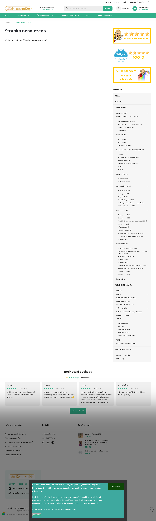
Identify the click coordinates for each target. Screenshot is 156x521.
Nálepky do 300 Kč (124, 215)
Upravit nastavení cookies (26, 510)
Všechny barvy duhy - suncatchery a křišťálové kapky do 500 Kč (133, 252)
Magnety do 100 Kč (124, 197)
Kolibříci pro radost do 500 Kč (127, 248)
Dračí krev (121, 326)
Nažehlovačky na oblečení (126, 256)
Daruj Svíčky (122, 139)
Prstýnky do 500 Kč (124, 275)
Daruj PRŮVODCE (122, 174)
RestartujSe (52, 442)
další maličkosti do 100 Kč (126, 206)
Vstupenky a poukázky (124, 349)
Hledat (107, 8)
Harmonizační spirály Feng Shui (128, 157)
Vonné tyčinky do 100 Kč (126, 200)
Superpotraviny (123, 323)
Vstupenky (120, 359)
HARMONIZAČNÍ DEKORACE (126, 298)
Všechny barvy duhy (124, 145)
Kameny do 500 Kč (124, 271)
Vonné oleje (122, 130)
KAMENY (119, 294)
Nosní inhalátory (123, 332)
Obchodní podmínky (137, 2)
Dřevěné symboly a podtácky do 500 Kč (131, 268)
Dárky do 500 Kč (122, 244)
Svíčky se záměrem (124, 182)
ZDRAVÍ (119, 319)
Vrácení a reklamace (13, 446)
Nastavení (36, 515)
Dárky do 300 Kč (122, 210)
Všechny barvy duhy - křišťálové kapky (130, 236)
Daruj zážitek (121, 279)
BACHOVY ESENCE (122, 315)
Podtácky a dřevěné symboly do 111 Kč (131, 203)
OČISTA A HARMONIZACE (125, 305)
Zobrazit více (78, 410)
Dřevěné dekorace (124, 160)
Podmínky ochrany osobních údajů (19, 442)
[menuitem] (9, 15)
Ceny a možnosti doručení (115, 2)
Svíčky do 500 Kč (123, 259)
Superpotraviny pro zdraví (126, 121)
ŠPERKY (119, 291)
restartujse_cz (47, 442)
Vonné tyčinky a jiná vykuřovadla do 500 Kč (132, 265)
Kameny (120, 154)
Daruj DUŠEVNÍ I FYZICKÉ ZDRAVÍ (127, 117)
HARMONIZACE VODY (123, 301)
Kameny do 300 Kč (124, 218)
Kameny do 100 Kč (124, 194)
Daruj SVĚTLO (121, 135)
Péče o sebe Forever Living (126, 335)
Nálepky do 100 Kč (124, 191)
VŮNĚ (118, 340)
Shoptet (14, 514)
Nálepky (120, 170)
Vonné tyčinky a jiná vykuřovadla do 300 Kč (132, 221)
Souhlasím (116, 486)
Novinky (118, 101)
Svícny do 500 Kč (123, 262)
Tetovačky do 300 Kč (124, 230)
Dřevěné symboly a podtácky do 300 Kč (131, 233)
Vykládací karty (123, 179)
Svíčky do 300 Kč (123, 227)
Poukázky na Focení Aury (126, 127)
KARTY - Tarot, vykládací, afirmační (129, 312)
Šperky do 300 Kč (123, 224)
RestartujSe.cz (42, 442)
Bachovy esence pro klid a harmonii (130, 124)
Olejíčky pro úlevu (124, 329)
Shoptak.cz (25, 514)
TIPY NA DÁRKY (121, 107)
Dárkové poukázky (123, 355)
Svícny (120, 166)
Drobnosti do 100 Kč (123, 186)
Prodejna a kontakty (13, 450)
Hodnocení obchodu (78, 371)
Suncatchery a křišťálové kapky (128, 163)
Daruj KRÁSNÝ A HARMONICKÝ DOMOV (130, 150)
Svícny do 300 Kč (123, 239)
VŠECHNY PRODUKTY (123, 285)
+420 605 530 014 (48, 438)
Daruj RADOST (121, 113)
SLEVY (117, 96)
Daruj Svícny (122, 142)
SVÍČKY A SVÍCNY (122, 308)
